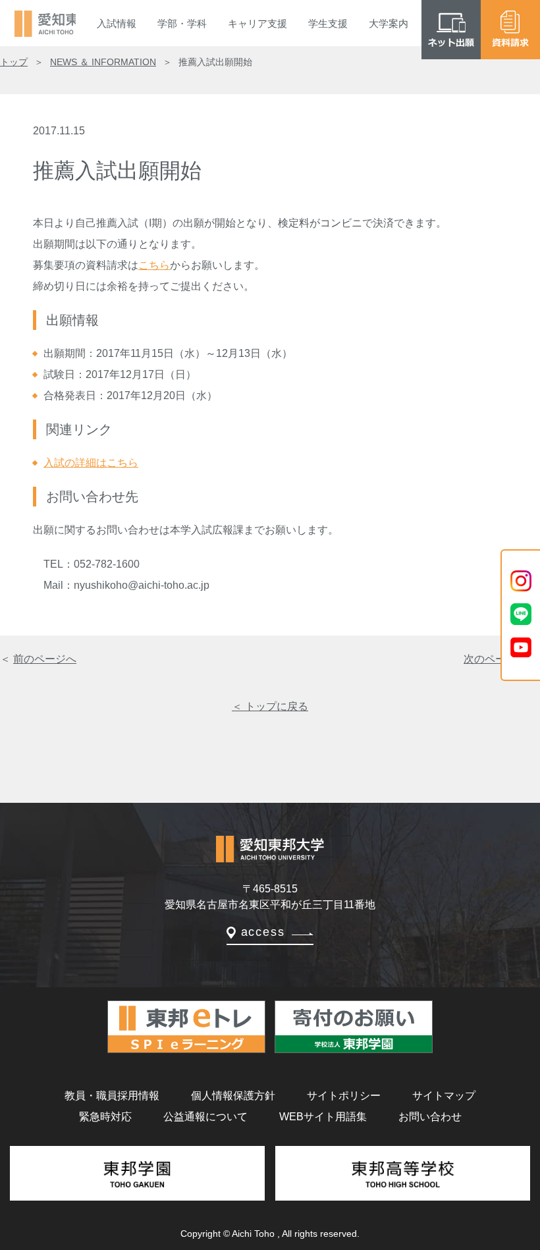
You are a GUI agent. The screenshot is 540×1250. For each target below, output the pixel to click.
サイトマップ (443, 1095)
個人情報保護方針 (233, 1095)
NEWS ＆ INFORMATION (103, 62)
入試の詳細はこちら (90, 462)
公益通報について (205, 1116)
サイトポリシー (344, 1095)
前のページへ (44, 659)
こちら (154, 265)
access (263, 931)
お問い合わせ (430, 1116)
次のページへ (495, 659)
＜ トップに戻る (270, 706)
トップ (14, 62)
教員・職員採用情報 (112, 1095)
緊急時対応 (105, 1116)
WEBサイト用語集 (323, 1116)
